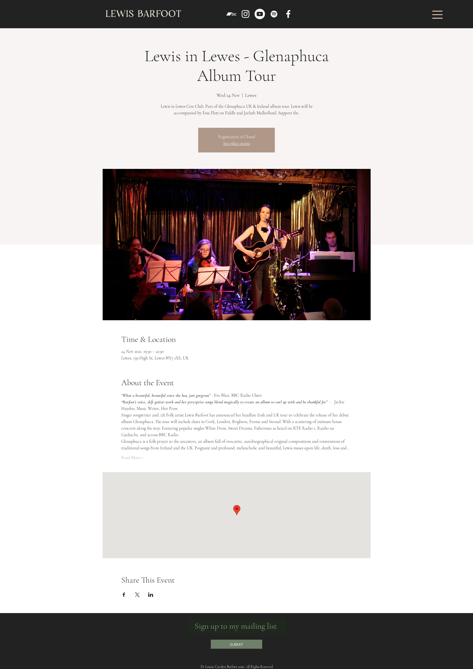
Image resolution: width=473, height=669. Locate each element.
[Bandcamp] (231, 14)
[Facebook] (288, 14)
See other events (236, 143)
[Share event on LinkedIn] (150, 595)
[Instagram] (245, 14)
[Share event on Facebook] (123, 595)
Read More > (132, 457)
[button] (437, 15)
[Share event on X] (137, 595)
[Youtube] (260, 14)
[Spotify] (274, 14)
